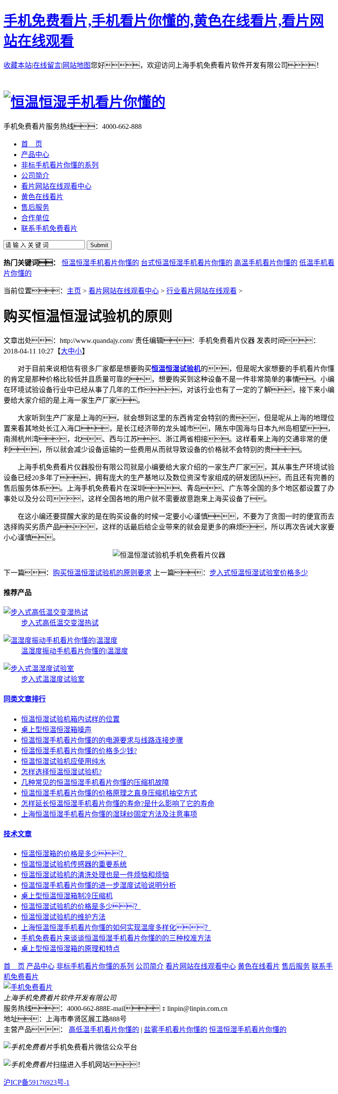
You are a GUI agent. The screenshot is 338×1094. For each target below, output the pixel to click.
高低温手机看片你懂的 (104, 1029)
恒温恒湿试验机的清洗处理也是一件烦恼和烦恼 (95, 875)
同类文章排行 (25, 699)
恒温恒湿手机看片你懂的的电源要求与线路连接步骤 (102, 740)
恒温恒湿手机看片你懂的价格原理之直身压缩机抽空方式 (109, 793)
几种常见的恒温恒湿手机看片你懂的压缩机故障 (95, 782)
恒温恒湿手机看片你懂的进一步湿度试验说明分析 (98, 885)
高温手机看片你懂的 (266, 262)
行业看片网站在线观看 (201, 291)
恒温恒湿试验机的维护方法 (63, 917)
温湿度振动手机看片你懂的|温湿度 (74, 651)
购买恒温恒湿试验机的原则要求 (102, 572)
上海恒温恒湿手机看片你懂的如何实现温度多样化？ (116, 927)
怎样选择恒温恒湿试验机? (61, 772)
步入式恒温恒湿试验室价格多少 (258, 572)
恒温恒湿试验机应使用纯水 (63, 761)
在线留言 (47, 65)
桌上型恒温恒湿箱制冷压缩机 (67, 896)
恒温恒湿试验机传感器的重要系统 (74, 864)
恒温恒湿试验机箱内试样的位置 (70, 719)
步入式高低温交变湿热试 (60, 623)
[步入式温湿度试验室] (39, 668)
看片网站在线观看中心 (123, 291)
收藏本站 (18, 65)
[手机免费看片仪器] (28, 987)
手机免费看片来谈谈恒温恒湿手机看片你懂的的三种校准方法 (116, 938)
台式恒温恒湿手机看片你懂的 (186, 262)
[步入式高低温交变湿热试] (46, 612)
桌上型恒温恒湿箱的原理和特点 (70, 948)
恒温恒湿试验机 (176, 368)
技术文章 (18, 834)
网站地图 (76, 65)
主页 (74, 291)
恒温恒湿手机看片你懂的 (100, 262)
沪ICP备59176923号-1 (37, 1082)
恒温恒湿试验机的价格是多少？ (81, 906)
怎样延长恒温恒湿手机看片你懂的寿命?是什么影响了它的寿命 (117, 803)
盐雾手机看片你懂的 (175, 1029)
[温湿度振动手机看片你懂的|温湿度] (61, 640)
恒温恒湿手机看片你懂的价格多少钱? (79, 751)
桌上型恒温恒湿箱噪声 (56, 729)
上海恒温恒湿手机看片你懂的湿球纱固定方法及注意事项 (109, 814)
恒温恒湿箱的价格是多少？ (74, 853)
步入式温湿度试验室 (52, 679)
